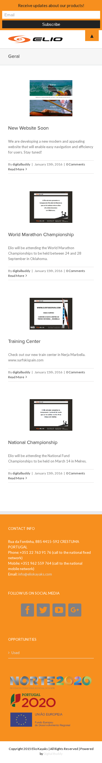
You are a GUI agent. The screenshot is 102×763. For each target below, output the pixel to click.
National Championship (32, 442)
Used (15, 653)
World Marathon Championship (41, 234)
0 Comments (75, 164)
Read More (16, 169)
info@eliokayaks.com (35, 574)
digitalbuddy (21, 164)
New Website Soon (28, 128)
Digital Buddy (53, 754)
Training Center (24, 341)
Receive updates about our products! (51, 5)
